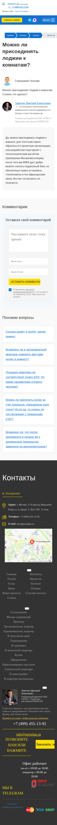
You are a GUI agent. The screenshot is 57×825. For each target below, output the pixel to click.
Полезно (36, 583)
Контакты (36, 574)
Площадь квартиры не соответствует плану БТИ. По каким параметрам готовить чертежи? (25, 379)
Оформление (18, 659)
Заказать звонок (12, 20)
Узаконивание (18, 640)
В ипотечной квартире (18, 650)
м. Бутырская (11, 493)
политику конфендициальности (23, 290)
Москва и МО (7, 11)
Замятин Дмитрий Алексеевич (33, 103)
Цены (11, 588)
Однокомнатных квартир (18, 631)
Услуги (11, 578)
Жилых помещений (19, 617)
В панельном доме (18, 635)
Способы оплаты (35, 593)
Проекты (18, 621)
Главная (11, 574)
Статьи (11, 597)
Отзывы (36, 588)
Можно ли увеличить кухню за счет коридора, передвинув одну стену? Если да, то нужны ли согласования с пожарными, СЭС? (27, 409)
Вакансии (36, 578)
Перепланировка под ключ (18, 664)
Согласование (18, 612)
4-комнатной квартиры (19, 669)
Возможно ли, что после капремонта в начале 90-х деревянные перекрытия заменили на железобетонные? (26, 439)
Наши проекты (11, 593)
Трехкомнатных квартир (19, 626)
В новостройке (19, 674)
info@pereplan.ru (28, 734)
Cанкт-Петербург (21, 11)
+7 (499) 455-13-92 (19, 7)
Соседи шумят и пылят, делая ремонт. (26, 334)
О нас (11, 583)
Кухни (18, 655)
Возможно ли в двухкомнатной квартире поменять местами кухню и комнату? (26, 354)
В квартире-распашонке (18, 678)
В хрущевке (18, 645)
